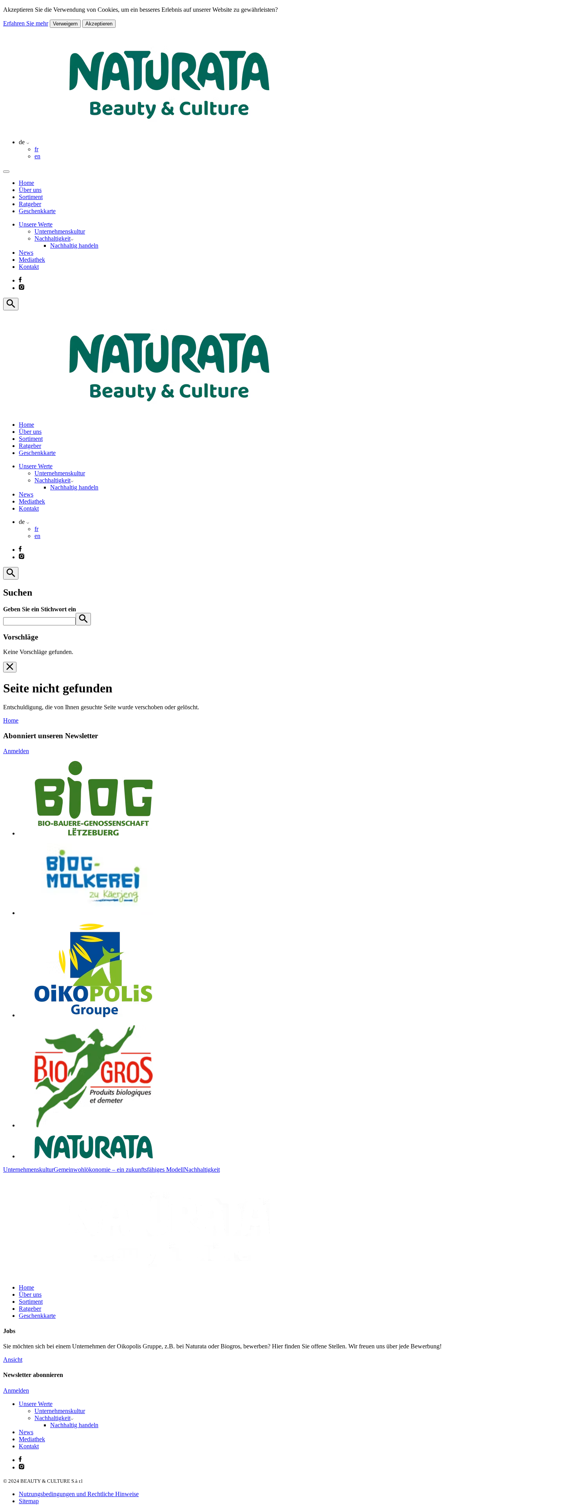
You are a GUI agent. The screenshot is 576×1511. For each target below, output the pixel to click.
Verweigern (65, 24)
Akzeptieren (98, 24)
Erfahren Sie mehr (25, 23)
